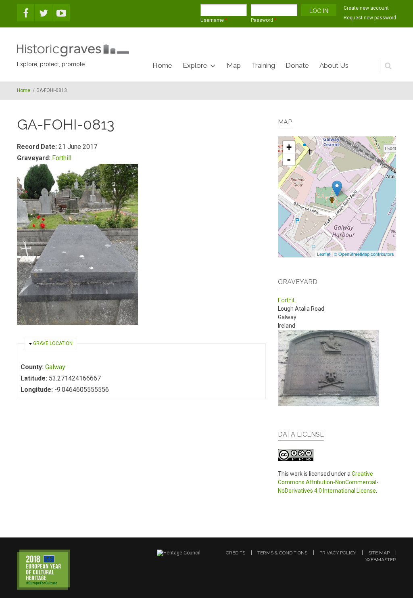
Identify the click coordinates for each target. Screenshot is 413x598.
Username (213, 20)
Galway (55, 367)
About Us (333, 65)
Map (234, 65)
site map (379, 552)
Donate (297, 65)
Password (263, 20)
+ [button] (289, 147)
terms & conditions (282, 552)
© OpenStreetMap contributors (364, 254)
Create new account (366, 8)
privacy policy (337, 552)
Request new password (370, 18)
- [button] (289, 159)
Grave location (53, 343)
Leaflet (323, 254)
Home (162, 65)
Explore (195, 65)
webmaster (380, 559)
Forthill (61, 158)
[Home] (73, 50)
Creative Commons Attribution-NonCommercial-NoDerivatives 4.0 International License (328, 482)
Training (263, 65)
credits (235, 552)
